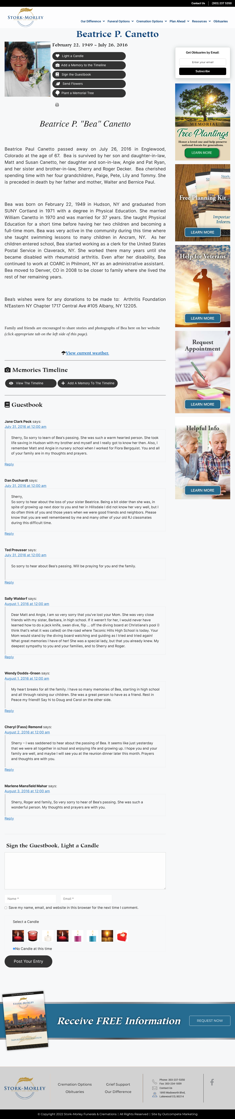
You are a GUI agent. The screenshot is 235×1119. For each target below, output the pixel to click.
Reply (9, 464)
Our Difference (91, 21)
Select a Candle (26, 922)
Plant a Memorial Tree (78, 93)
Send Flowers (72, 83)
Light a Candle (72, 56)
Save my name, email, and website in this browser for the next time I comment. (73, 908)
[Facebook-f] (212, 1082)
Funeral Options (119, 21)
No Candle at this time (33, 949)
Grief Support (118, 1084)
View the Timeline (29, 383)
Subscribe (203, 71)
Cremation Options (149, 21)
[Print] (57, 105)
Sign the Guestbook (76, 74)
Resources (199, 21)
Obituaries (221, 21)
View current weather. (87, 352)
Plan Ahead (177, 21)
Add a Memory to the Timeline (83, 65)
